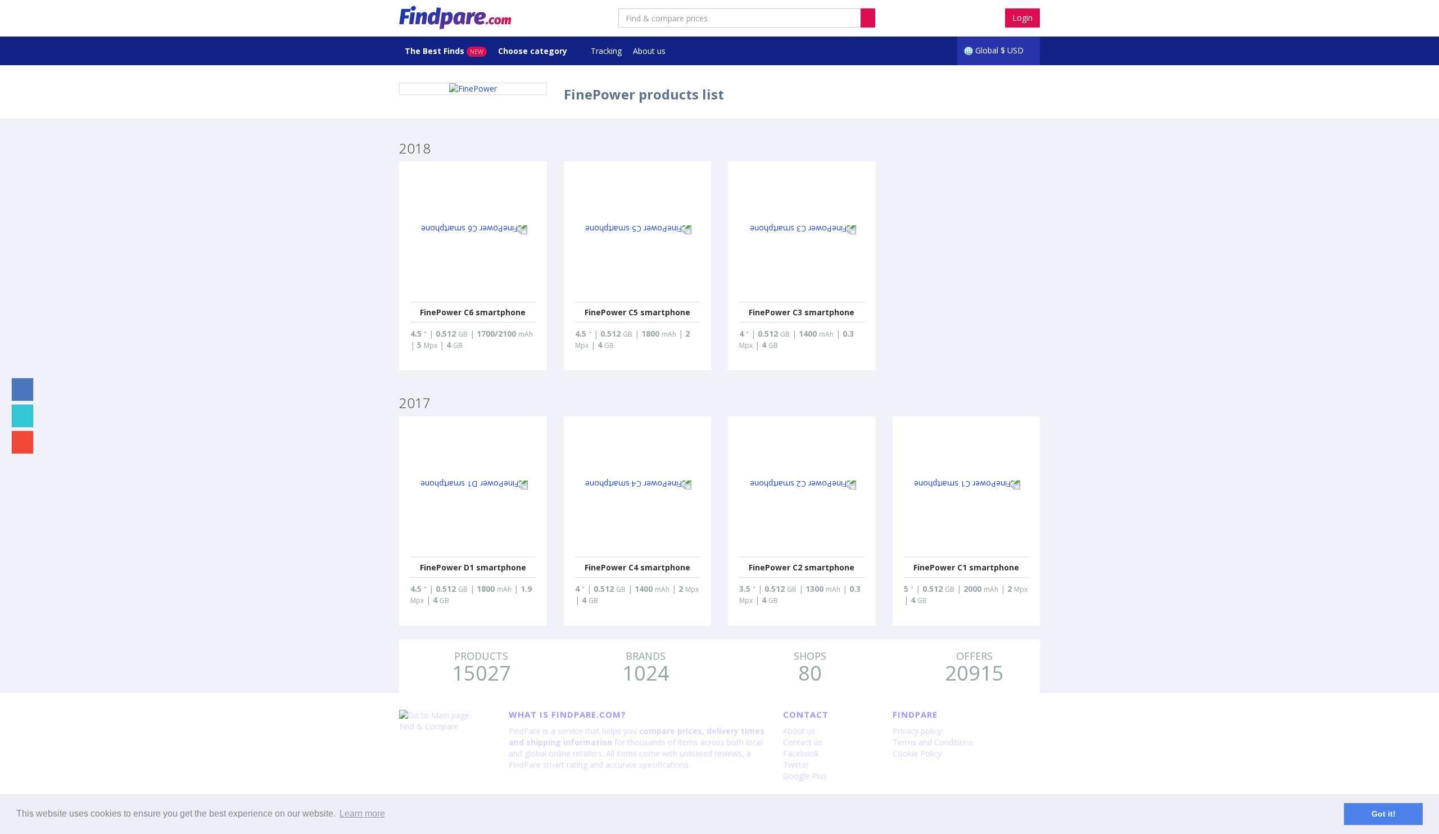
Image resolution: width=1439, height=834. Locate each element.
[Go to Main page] (445, 715)
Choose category (533, 51)
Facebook (801, 753)
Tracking (606, 51)
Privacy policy (917, 731)
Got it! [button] (1384, 813)
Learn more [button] (362, 813)
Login (1022, 17)
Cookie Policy (917, 753)
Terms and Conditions (933, 742)
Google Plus (805, 775)
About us (649, 51)
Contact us (802, 742)
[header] (868, 18)
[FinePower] (473, 88)
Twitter (796, 764)
